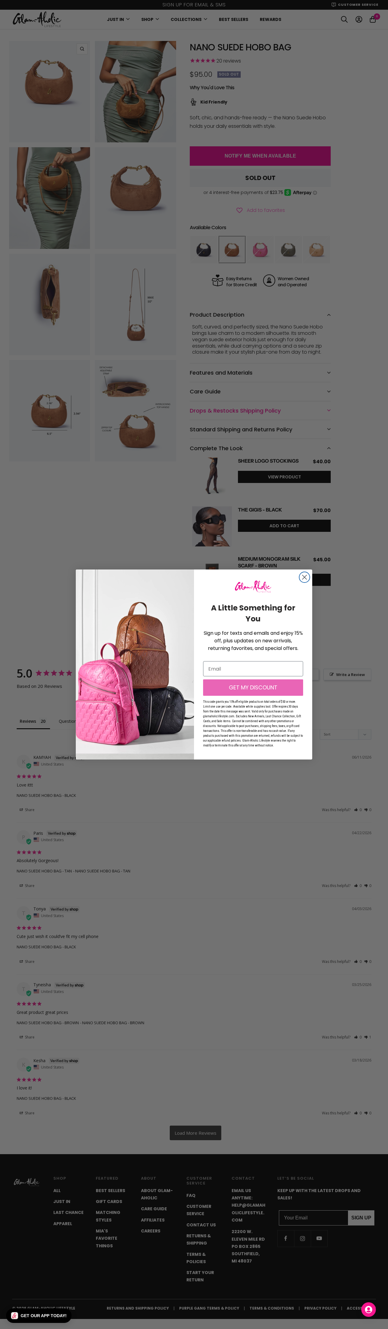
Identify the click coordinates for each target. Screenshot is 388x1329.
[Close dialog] (304, 577)
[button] (39, 1315)
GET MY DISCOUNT (253, 687)
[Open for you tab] (368, 1309)
